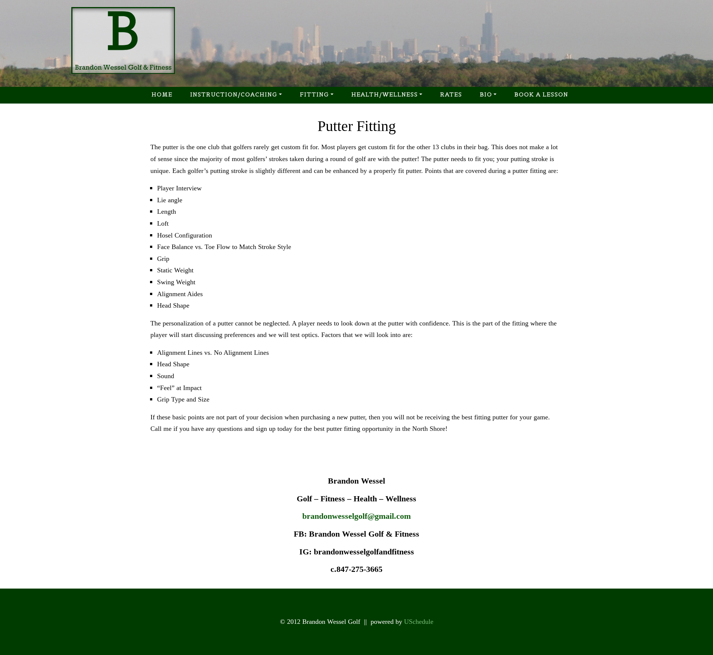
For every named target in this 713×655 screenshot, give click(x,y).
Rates (451, 94)
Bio (486, 94)
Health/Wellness (384, 94)
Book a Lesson (541, 94)
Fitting (314, 94)
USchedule (418, 621)
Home (162, 94)
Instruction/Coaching (233, 94)
